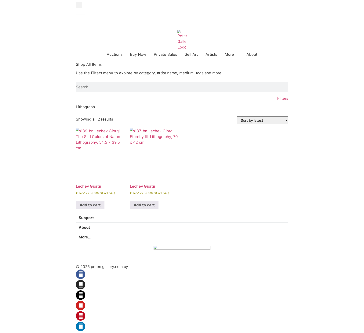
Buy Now (138, 54)
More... (85, 237)
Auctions (114, 54)
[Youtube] (80, 305)
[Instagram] (80, 284)
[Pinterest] (80, 316)
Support (86, 217)
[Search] (286, 87)
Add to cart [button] (90, 205)
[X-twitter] (80, 295)
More (229, 54)
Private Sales (165, 54)
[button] (79, 5)
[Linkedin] (80, 326)
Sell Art (191, 54)
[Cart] (80, 12)
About (251, 54)
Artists (211, 54)
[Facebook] (80, 274)
